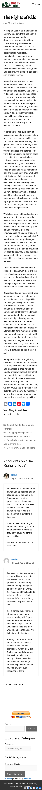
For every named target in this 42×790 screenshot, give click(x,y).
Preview (8, 778)
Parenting (8, 429)
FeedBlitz (28, 778)
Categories (9, 744)
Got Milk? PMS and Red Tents (21, 448)
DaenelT (14, 475)
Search (8, 724)
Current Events (14, 425)
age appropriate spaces (18, 432)
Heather (14, 559)
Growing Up (27, 425)
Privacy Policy (31, 784)
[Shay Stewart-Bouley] (11, 4)
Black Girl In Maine (17, 784)
